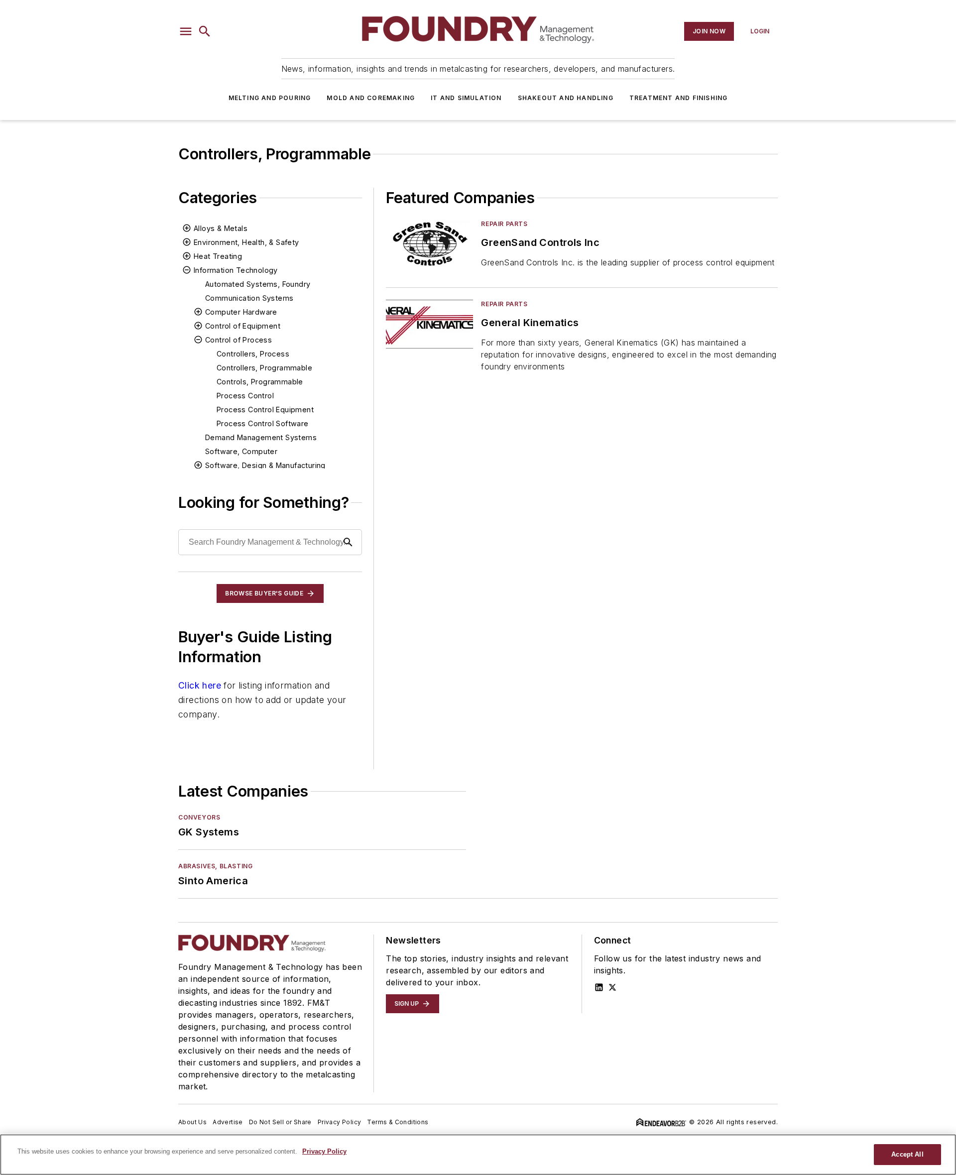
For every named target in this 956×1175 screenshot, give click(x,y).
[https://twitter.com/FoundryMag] (612, 987)
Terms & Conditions (397, 1122)
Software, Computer (241, 451)
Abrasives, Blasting (215, 866)
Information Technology (236, 270)
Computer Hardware (241, 312)
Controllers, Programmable (264, 367)
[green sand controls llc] (429, 244)
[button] (185, 31)
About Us (192, 1122)
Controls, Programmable (260, 381)
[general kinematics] (429, 324)
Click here (199, 685)
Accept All (907, 1154)
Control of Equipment (242, 326)
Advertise (228, 1122)
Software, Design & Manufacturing (265, 465)
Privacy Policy (339, 1122)
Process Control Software (263, 423)
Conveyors (199, 817)
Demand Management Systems (261, 437)
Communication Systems (249, 298)
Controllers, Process (253, 354)
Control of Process (238, 340)
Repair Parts (504, 224)
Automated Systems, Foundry (257, 284)
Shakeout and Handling (565, 98)
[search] (204, 31)
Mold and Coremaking (371, 98)
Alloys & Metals (220, 228)
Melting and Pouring (270, 98)
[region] (478, 1154)
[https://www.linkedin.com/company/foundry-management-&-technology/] (599, 987)
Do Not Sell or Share (280, 1122)
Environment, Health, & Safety (246, 242)
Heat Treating (218, 256)
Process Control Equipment (265, 409)
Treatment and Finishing (678, 98)
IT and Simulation (466, 98)
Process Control (245, 395)
